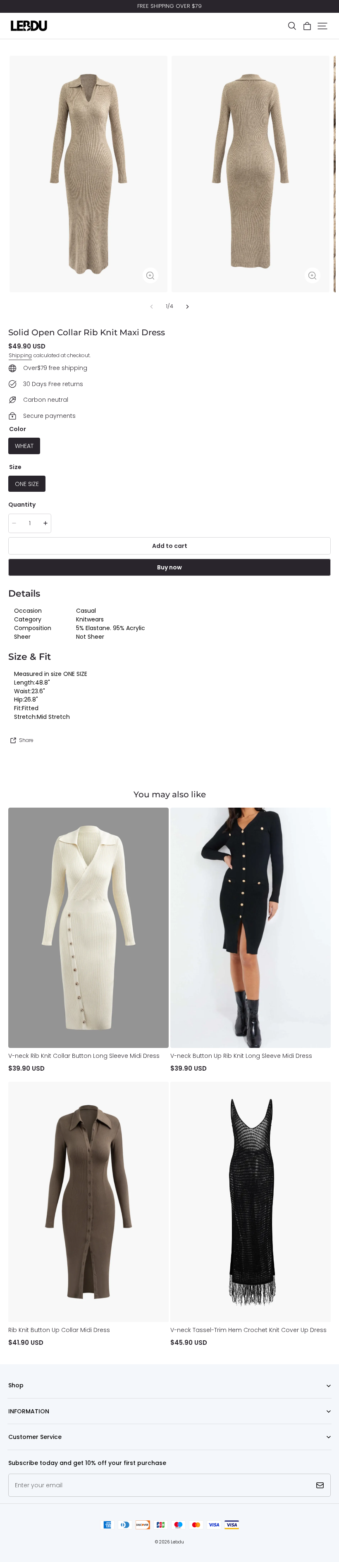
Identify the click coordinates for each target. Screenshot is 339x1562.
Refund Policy (25, 1423)
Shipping (20, 355)
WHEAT (24, 446)
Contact (18, 1449)
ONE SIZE (27, 484)
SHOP (14, 1398)
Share (26, 740)
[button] (292, 26)
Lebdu (177, 1542)
